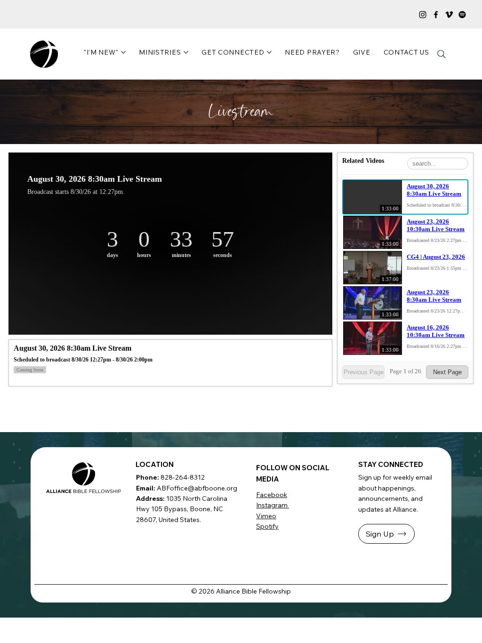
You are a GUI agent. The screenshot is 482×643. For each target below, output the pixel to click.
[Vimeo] (449, 14)
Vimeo (266, 516)
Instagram (272, 505)
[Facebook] (436, 14)
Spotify (267, 526)
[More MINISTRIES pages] (186, 52)
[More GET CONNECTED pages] (269, 52)
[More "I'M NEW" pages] (123, 52)
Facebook (271, 494)
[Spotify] (462, 14)
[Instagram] (422, 14)
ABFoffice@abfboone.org (197, 488)
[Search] (441, 54)
